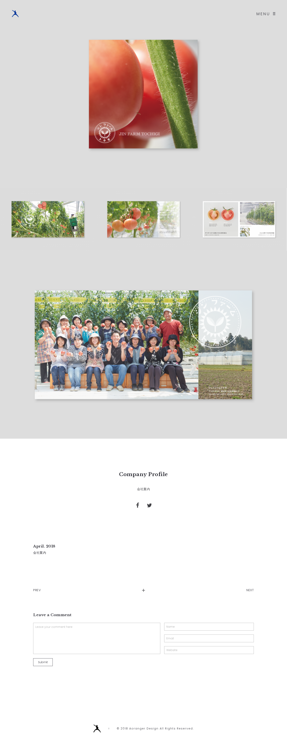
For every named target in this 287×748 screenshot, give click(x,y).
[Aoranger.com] (15, 13)
